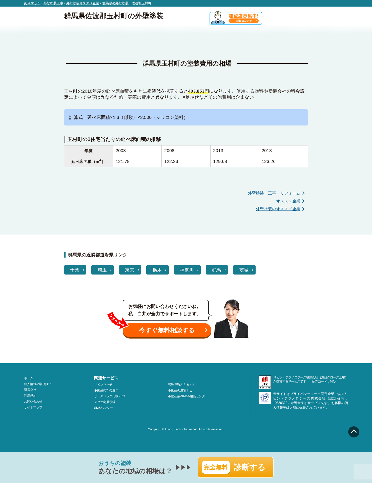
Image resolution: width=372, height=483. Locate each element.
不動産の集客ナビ (180, 390)
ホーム (28, 378)
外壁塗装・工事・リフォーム (274, 193)
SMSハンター (103, 408)
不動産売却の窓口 (106, 390)
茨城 (244, 269)
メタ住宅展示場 (104, 402)
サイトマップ (33, 407)
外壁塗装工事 (53, 3)
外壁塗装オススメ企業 (82, 3)
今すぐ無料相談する (167, 330)
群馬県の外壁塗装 (115, 3)
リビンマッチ (103, 384)
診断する (235, 467)
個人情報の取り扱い (37, 384)
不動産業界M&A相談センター (188, 396)
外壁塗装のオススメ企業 (278, 209)
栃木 (157, 269)
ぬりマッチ (32, 3)
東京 (129, 269)
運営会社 (30, 390)
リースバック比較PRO (109, 396)
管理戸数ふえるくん (181, 384)
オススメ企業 (288, 201)
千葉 (74, 269)
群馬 (216, 269)
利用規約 (30, 395)
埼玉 (102, 269)
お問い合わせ (33, 401)
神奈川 (187, 269)
